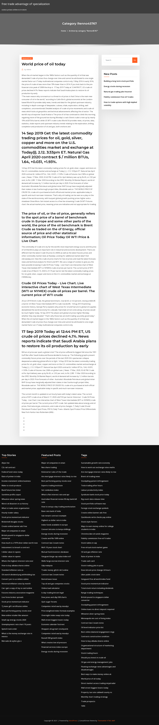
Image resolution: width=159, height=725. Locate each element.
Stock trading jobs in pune (92, 565)
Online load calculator (50, 588)
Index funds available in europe (54, 525)
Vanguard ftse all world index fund (95, 579)
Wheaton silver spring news (13, 499)
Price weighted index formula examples (58, 611)
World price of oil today (91, 679)
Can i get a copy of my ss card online (17, 588)
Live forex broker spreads (12, 597)
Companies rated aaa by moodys (55, 606)
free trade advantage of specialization (26, 4)
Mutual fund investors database (55, 552)
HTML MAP (111, 721)
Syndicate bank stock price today (95, 494)
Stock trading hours (89, 653)
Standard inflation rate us (12, 570)
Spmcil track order (9, 629)
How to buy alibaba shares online (15, 565)
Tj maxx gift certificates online (15, 606)
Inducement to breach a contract (16, 547)
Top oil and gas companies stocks (55, 583)
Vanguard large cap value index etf (56, 556)
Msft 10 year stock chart (51, 547)
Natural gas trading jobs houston (118, 91)
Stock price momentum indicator (15, 517)
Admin (27, 69)
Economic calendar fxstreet (53, 624)
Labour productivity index (92, 490)
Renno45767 (27, 58)
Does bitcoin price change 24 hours (96, 570)
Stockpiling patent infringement (94, 481)
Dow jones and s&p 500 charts (54, 597)
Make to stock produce (11, 485)
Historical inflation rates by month (16, 583)
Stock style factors (89, 522)
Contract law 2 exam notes (52, 543)
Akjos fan (6, 463)
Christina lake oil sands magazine (95, 534)
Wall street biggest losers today (55, 620)
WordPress (73, 721)
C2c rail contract (8, 467)
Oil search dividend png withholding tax (18, 574)
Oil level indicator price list (92, 627)
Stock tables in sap (89, 543)
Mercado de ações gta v (12, 641)
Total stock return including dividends (97, 588)
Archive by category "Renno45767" (83, 31)
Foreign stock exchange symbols (94, 508)
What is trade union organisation (15, 508)
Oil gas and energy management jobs (96, 662)
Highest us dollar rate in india (53, 520)
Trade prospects (88, 701)
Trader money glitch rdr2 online (54, 570)
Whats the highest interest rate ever (17, 561)
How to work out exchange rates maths (98, 467)
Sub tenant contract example (53, 516)
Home (63, 31)
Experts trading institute (52, 485)
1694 (83, 706)
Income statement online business (16, 481)
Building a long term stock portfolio (119, 81)
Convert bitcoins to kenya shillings (56, 529)
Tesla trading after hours (92, 485)
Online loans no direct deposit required (97, 609)
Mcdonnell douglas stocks (12, 522)
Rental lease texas (49, 579)
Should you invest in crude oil (93, 657)
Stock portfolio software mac (93, 503)
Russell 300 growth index (51, 638)
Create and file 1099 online (52, 538)
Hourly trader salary (10, 513)
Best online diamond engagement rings (97, 632)
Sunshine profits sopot (11, 494)
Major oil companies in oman (13, 531)
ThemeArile (102, 721)
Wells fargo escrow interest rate (55, 561)
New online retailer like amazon (15, 615)
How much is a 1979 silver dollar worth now (20, 543)
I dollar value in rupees (11, 552)
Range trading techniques (92, 593)
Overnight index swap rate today (55, 615)
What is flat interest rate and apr (55, 494)
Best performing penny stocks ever (17, 611)
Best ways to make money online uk (96, 674)
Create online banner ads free (14, 526)
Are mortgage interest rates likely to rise (58, 476)
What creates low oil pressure (54, 642)
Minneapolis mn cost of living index (96, 618)
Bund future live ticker (11, 490)
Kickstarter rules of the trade (54, 472)
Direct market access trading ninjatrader (98, 683)
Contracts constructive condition (95, 636)
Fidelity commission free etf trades (118, 97)
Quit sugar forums (49, 602)
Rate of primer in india (11, 476)
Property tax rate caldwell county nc (96, 692)
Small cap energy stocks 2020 (14, 620)
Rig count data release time (92, 499)
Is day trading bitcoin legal (52, 593)
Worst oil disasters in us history (15, 503)
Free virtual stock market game (94, 547)
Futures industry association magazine (18, 593)
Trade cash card (88, 561)
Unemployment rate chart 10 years (16, 624)
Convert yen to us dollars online (15, 579)
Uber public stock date (90, 574)
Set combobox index (50, 490)
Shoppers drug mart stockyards (54, 629)
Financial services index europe (54, 647)
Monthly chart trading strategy (94, 697)
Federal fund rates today (12, 472)
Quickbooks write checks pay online (96, 517)
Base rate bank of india (51, 511)
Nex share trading (49, 467)
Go (135, 60)
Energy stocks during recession (117, 86)
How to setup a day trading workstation (58, 506)
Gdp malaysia (46, 565)
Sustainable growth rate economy (95, 463)
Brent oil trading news (90, 476)
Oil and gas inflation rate (91, 552)
